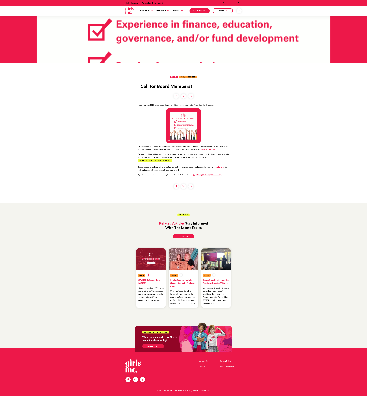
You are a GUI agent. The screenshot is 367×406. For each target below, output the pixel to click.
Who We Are (145, 10)
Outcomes (176, 10)
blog (173, 77)
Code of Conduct (227, 367)
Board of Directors (208, 149)
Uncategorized (188, 77)
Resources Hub (228, 3)
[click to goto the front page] (133, 366)
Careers (202, 367)
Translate (157, 3)
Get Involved (198, 11)
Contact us (203, 361)
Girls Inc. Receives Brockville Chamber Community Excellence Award (182, 283)
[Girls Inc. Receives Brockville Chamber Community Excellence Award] (183, 265)
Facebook (128, 379)
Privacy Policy (225, 361)
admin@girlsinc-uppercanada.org (209, 175)
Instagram (135, 379)
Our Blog (182, 236)
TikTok (142, 379)
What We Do (161, 10)
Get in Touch (152, 346)
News (239, 3)
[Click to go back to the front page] (131, 11)
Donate (221, 11)
